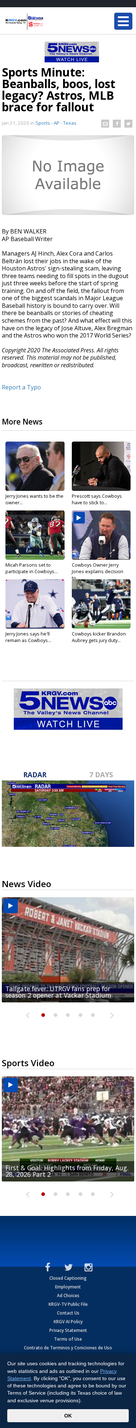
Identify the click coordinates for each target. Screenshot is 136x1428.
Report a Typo (21, 387)
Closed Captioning (68, 1278)
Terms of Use (68, 1339)
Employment (68, 1287)
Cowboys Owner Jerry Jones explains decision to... (97, 571)
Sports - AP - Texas (56, 123)
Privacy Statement (68, 1330)
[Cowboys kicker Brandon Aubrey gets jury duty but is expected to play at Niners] (101, 604)
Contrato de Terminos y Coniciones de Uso (68, 1348)
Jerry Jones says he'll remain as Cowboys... (28, 636)
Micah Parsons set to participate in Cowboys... (31, 568)
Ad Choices (68, 1295)
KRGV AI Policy (68, 1322)
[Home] (49, 22)
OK (68, 1416)
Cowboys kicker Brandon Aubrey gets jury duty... (99, 636)
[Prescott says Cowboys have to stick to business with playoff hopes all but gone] (101, 466)
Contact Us (68, 1313)
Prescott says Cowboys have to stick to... (97, 499)
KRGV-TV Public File (68, 1304)
